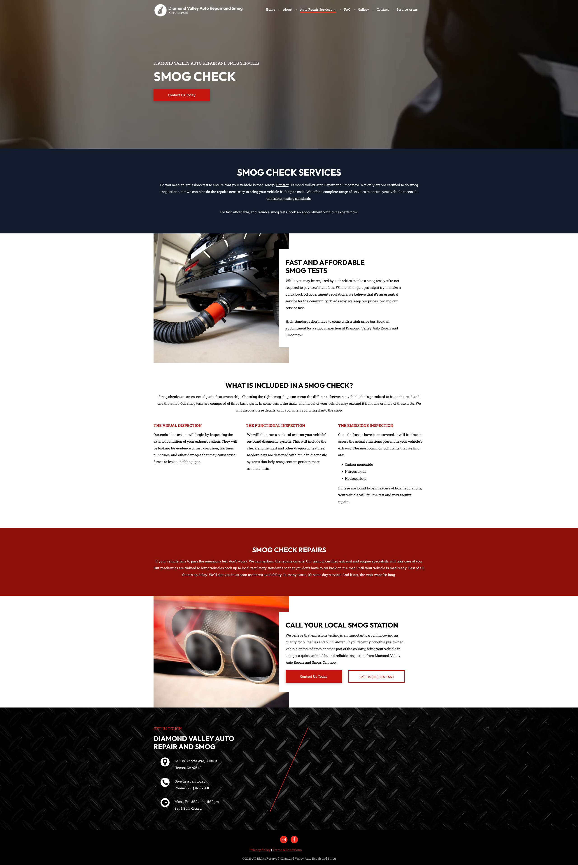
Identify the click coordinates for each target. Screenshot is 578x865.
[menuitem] (271, 9)
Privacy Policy (259, 850)
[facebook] (294, 840)
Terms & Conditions (287, 850)
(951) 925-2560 (197, 788)
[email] (283, 840)
